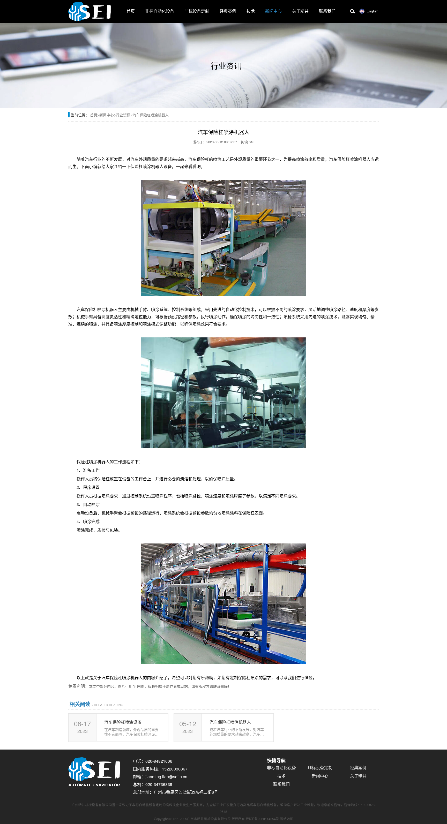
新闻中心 (273, 11)
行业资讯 (123, 114)
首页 (130, 11)
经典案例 (228, 11)
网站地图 (286, 819)
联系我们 (327, 11)
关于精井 (300, 11)
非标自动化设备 (159, 11)
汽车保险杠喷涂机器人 (150, 114)
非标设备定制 (196, 11)
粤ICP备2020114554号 (262, 819)
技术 (251, 11)
